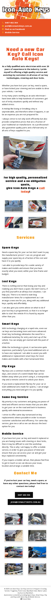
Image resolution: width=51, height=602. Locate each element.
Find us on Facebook (15, 29)
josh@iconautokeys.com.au (18, 26)
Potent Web (26, 599)
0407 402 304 (11, 22)
